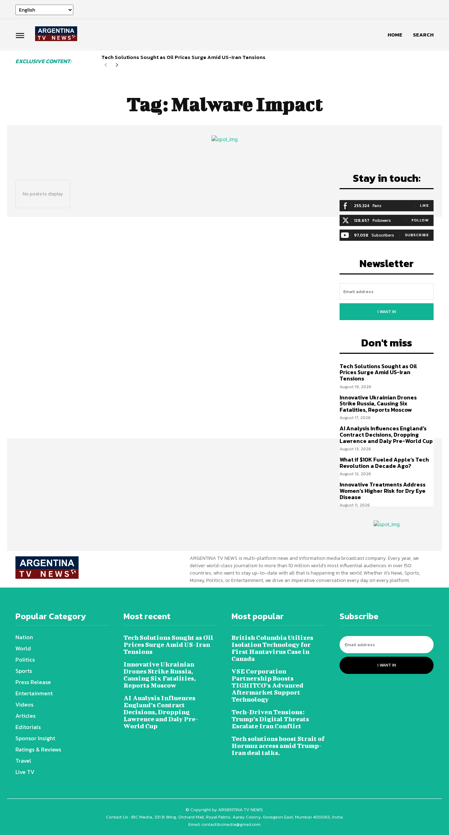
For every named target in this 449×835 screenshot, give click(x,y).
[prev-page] (105, 65)
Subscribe (417, 235)
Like (424, 205)
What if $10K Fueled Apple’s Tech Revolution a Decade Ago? (384, 462)
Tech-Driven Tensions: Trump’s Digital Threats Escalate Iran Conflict (270, 719)
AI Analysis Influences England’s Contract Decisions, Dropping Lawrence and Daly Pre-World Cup (386, 434)
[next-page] (117, 65)
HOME (395, 35)
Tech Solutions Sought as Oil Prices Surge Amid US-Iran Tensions (183, 57)
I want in (386, 312)
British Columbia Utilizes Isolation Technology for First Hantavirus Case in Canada (272, 648)
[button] (423, 35)
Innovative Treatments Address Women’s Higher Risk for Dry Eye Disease (382, 490)
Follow (420, 220)
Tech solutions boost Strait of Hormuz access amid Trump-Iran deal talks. (278, 745)
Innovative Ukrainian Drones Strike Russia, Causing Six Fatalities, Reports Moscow (378, 403)
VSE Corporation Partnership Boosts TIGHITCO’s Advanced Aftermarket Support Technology (267, 685)
